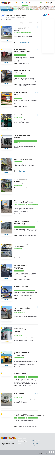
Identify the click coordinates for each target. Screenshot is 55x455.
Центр (19, 443)
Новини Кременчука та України (35, 441)
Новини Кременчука (34, 2)
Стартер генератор (22, 171)
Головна (19, 2)
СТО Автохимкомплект (22, 152)
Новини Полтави (35, 443)
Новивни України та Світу (36, 438)
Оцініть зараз (6, 40)
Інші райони (20, 438)
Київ (48, 2)
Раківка (25, 441)
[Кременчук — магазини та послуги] (6, 3)
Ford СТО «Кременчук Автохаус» (24, 42)
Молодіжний (23, 440)
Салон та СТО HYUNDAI (22, 237)
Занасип (24, 438)
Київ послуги (34, 445)
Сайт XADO (20, 345)
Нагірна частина (20, 441)
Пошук (10, 10)
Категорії (25, 2)
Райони (42, 2)
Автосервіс (12, 17)
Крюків (19, 440)
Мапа (5, 10)
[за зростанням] (37, 23)
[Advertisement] (48, 36)
